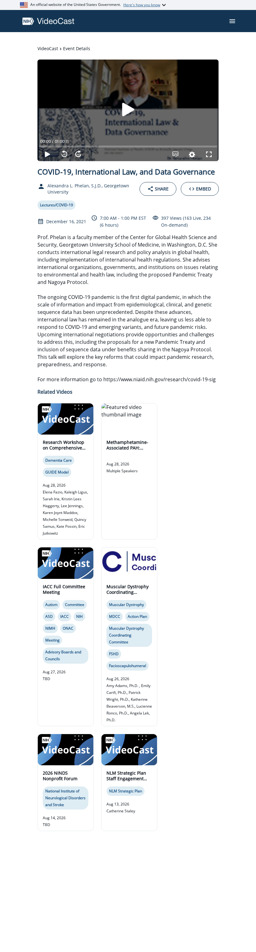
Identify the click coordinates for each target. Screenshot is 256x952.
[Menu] (232, 21)
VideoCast (47, 48)
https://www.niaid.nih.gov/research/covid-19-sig (159, 379)
